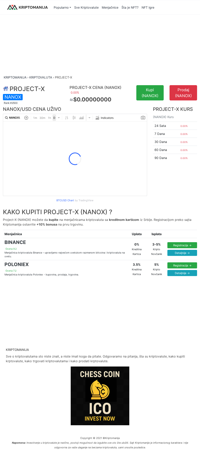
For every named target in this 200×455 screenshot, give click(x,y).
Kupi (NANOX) (150, 93)
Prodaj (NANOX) (183, 93)
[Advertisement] (100, 45)
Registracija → (182, 245)
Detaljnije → (182, 253)
